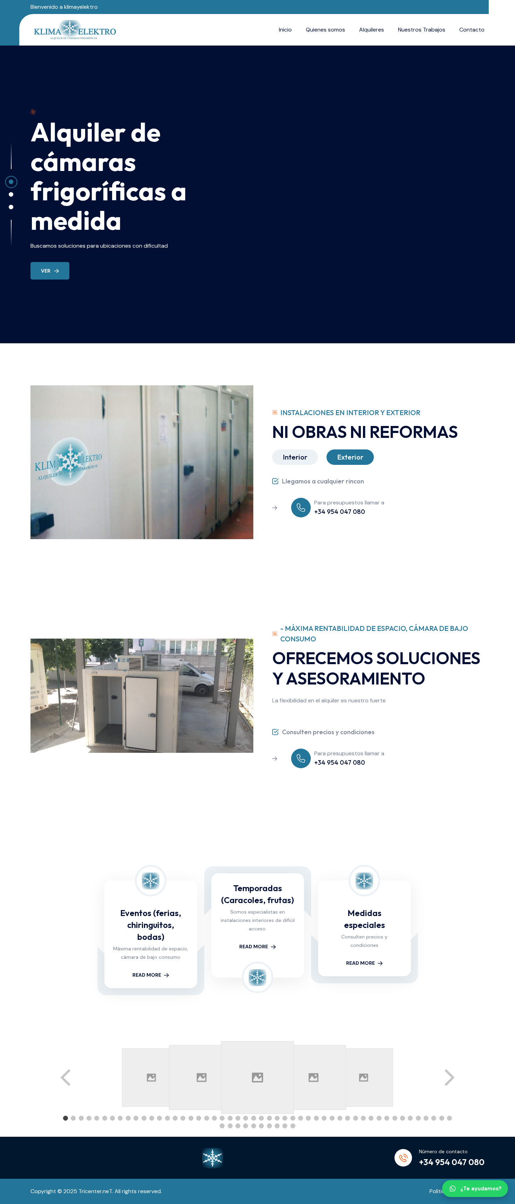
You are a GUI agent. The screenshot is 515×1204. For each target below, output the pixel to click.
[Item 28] (277, 1118)
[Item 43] (394, 1118)
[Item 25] (253, 1118)
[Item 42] (386, 1118)
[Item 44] (402, 1118)
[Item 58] (277, 1125)
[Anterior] (66, 1077)
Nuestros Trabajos (421, 29)
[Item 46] (418, 1118)
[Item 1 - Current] (65, 1118)
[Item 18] (198, 1118)
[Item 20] (214, 1118)
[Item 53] (237, 1125)
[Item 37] (347, 1118)
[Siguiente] (448, 1077)
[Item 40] (371, 1118)
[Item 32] (308, 1118)
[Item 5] (96, 1118)
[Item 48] (433, 1118)
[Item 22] (230, 1118)
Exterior (350, 457)
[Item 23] (237, 1118)
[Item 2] (73, 1118)
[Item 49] (441, 1118)
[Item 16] (182, 1118)
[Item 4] (89, 1118)
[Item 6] (104, 1118)
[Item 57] (269, 1125)
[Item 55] (253, 1125)
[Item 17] (190, 1118)
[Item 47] (426, 1118)
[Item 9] (128, 1118)
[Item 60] (292, 1125)
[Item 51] (222, 1125)
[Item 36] (339, 1118)
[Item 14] (167, 1118)
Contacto (472, 29)
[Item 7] (112, 1118)
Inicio (285, 29)
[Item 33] (316, 1118)
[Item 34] (324, 1118)
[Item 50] (449, 1118)
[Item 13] (159, 1118)
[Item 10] (135, 1118)
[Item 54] (245, 1125)
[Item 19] (206, 1118)
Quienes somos (325, 29)
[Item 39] (363, 1118)
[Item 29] (284, 1118)
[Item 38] (355, 1118)
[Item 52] (230, 1125)
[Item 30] (292, 1118)
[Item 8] (120, 1118)
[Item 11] (144, 1118)
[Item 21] (222, 1118)
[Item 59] (284, 1125)
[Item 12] (151, 1118)
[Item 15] (175, 1118)
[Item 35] (332, 1118)
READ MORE (146, 975)
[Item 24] (245, 1118)
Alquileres (371, 29)
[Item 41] (379, 1118)
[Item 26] (261, 1118)
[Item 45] (410, 1118)
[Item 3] (81, 1118)
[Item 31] (300, 1118)
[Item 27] (269, 1118)
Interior (295, 457)
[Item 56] (261, 1125)
